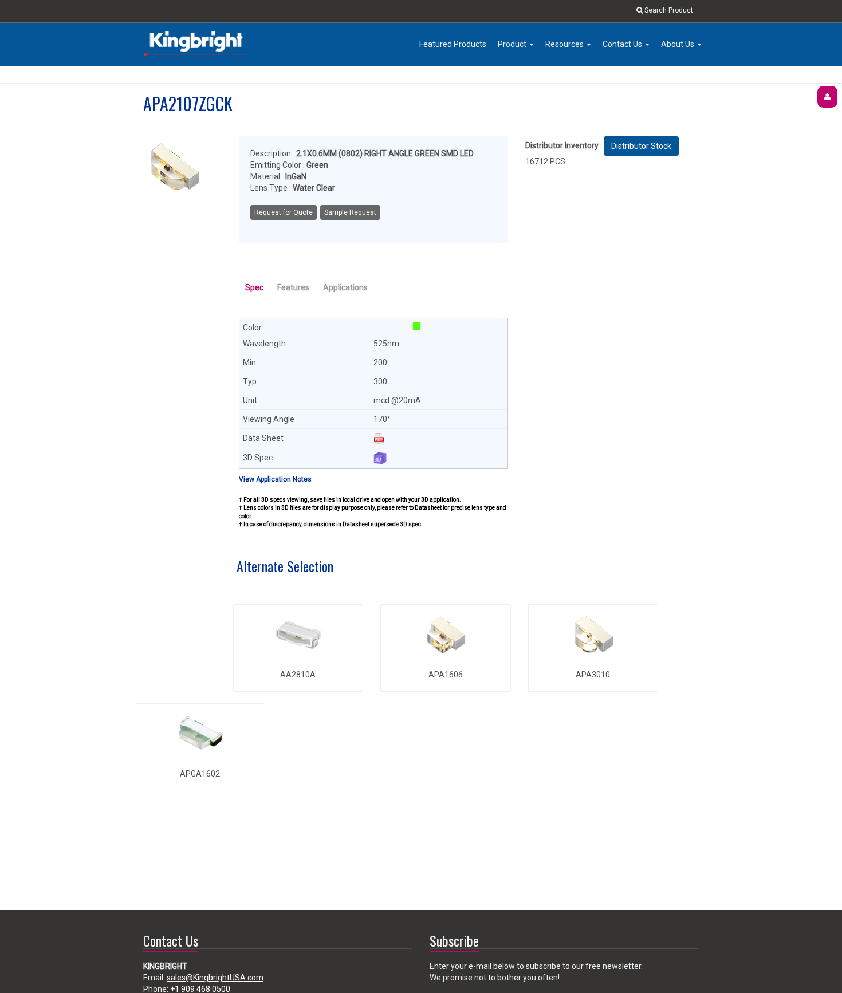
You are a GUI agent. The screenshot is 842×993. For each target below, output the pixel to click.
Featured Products (452, 44)
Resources (565, 44)
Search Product (668, 10)
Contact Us (623, 44)
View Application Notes (275, 479)
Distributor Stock (641, 146)
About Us (678, 44)
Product (513, 44)
